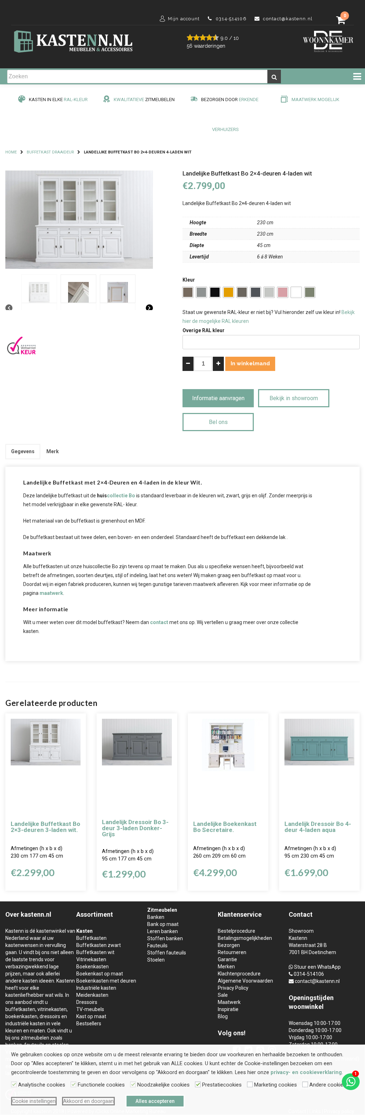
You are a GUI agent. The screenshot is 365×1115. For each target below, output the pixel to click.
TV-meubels (90, 1009)
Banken (155, 917)
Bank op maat (163, 924)
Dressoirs (86, 1002)
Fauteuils (157, 945)
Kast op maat (91, 1016)
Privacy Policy (233, 988)
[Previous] (8, 308)
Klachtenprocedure (239, 974)
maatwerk (51, 593)
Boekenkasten (92, 966)
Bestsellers (88, 1023)
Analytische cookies (41, 1085)
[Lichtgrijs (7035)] (269, 292)
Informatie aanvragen (218, 398)
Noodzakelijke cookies (163, 1085)
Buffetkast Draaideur (50, 152)
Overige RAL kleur (203, 330)
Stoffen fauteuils (166, 953)
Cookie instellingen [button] (34, 1101)
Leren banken (162, 931)
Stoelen (156, 960)
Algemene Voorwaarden (245, 981)
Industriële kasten (96, 988)
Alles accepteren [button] (155, 1101)
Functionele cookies (101, 1085)
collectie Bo (121, 495)
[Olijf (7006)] (187, 292)
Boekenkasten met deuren (106, 981)
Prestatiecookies (222, 1085)
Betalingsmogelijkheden (245, 938)
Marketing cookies (275, 1085)
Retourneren (232, 952)
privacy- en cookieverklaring (306, 1072)
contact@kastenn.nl (317, 981)
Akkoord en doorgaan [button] (88, 1101)
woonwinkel (306, 1006)
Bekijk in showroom (293, 398)
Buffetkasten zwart (98, 945)
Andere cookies (327, 1085)
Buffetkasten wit (95, 952)
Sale (223, 995)
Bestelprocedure (236, 931)
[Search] (274, 76)
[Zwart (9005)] (215, 292)
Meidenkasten (92, 995)
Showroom (301, 931)
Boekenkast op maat (99, 974)
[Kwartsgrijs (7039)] (242, 292)
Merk (52, 451)
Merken (226, 966)
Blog (223, 1016)
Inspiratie (228, 1009)
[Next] (149, 308)
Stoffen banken (165, 938)
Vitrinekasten (91, 959)
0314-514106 (309, 974)
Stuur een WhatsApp (317, 967)
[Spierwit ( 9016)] (296, 292)
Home (11, 152)
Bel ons (218, 422)
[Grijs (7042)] (201, 292)
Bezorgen (229, 945)
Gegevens (23, 451)
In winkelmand (250, 363)
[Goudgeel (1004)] (228, 292)
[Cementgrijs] (309, 292)
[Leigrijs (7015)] (255, 292)
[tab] (22, 451)
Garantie (227, 959)
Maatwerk (229, 1002)
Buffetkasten (91, 938)
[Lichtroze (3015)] (282, 292)
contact (159, 622)
